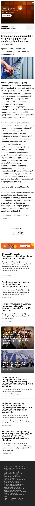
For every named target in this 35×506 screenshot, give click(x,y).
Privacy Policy (6, 499)
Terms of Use (14, 499)
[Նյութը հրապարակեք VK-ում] (18, 233)
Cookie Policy (20, 499)
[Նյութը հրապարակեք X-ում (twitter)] (22, 233)
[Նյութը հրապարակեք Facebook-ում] (13, 233)
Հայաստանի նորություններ (10, 33)
